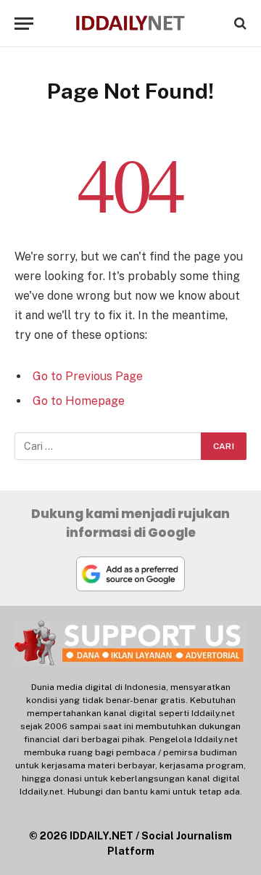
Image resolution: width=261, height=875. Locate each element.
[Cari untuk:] (108, 446)
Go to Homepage (79, 401)
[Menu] (23, 23)
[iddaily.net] (130, 23)
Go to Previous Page (88, 376)
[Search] (238, 23)
